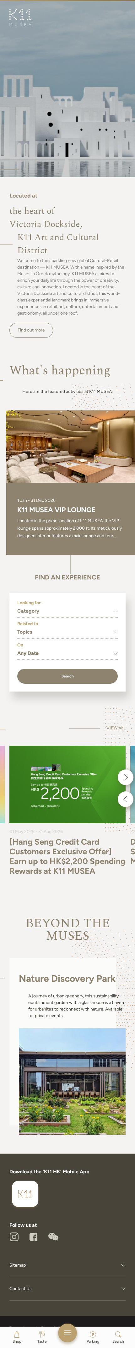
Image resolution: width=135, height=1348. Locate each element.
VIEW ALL (116, 728)
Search (68, 676)
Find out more (31, 330)
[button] (125, 777)
